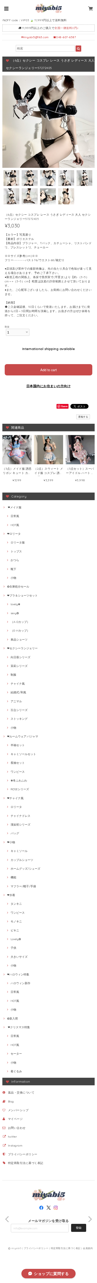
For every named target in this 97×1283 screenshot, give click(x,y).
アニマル (16, 701)
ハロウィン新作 (20, 983)
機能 (13, 877)
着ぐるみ (16, 1071)
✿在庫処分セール (18, 586)
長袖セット (18, 763)
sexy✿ (15, 613)
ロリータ (16, 807)
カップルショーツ (22, 860)
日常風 (15, 516)
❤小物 (11, 842)
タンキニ (16, 903)
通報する (83, 416)
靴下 (13, 569)
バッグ (15, 833)
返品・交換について (21, 1092)
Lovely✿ (16, 939)
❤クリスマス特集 (18, 1027)
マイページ (15, 1119)
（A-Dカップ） (20, 622)
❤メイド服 (14, 507)
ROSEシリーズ (20, 789)
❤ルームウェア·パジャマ (22, 736)
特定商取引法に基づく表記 (25, 1163)
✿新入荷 (12, 1018)
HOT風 (15, 525)
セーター (16, 1053)
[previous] (7, 1219)
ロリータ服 (18, 542)
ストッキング (19, 718)
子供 (13, 948)
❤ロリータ (14, 533)
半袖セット (18, 745)
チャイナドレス (20, 816)
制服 (13, 674)
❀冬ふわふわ (19, 780)
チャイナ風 (18, 683)
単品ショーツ (19, 639)
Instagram (15, 1145)
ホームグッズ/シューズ (25, 868)
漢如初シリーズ (20, 824)
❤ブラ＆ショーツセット (22, 595)
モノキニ (16, 921)
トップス (16, 551)
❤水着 (11, 895)
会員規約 (88, 1248)
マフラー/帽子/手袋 (23, 886)
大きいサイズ (19, 956)
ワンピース (18, 771)
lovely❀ (15, 604)
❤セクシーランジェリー (22, 648)
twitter (12, 1136)
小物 (13, 578)
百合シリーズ (19, 710)
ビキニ (15, 930)
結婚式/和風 (18, 692)
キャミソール (19, 851)
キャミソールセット (23, 754)
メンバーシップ (18, 1110)
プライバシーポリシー (22, 1154)
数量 (7, 326)
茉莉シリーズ (19, 666)
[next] (89, 1219)
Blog (11, 1101)
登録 (78, 1228)
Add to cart (48, 369)
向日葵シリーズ (20, 657)
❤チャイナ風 (15, 798)
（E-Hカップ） (20, 630)
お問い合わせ (17, 1128)
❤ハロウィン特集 (18, 974)
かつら (15, 560)
